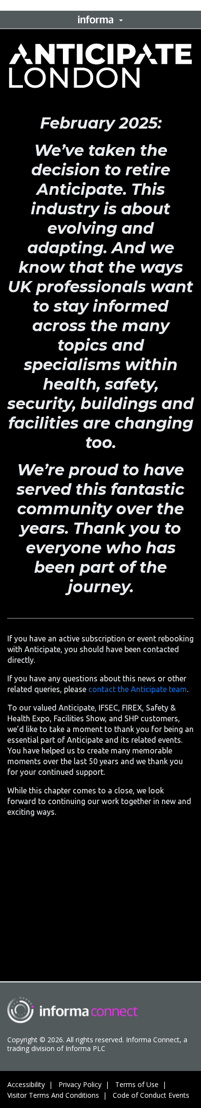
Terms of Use (137, 1084)
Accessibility (26, 1084)
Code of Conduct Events (151, 1095)
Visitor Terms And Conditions (53, 1095)
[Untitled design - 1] (72, 1010)
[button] (100, 19)
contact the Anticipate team (137, 689)
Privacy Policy (80, 1084)
